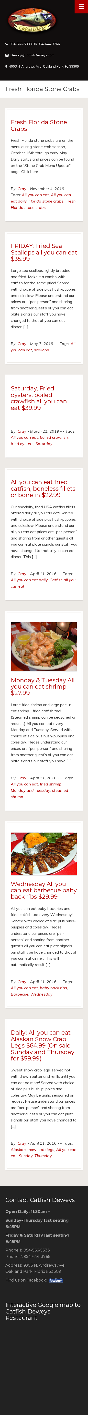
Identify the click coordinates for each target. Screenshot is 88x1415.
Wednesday (41, 994)
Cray (22, 188)
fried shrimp (51, 784)
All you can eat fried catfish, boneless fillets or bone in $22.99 (43, 488)
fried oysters (22, 443)
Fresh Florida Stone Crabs (39, 125)
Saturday (44, 443)
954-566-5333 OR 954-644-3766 (35, 44)
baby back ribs (53, 987)
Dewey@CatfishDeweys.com (32, 55)
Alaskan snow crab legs (32, 1149)
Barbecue (19, 994)
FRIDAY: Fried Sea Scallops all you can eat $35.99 (44, 252)
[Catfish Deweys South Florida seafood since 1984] (44, 20)
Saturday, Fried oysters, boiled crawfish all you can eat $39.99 (39, 398)
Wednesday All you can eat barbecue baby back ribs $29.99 (44, 890)
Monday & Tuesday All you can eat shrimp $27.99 (43, 687)
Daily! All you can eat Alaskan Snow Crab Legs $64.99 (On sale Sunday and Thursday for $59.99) (42, 1045)
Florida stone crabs (46, 201)
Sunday (26, 1155)
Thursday (43, 1155)
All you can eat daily (29, 579)
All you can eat (35, 194)
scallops (41, 349)
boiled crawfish (54, 437)
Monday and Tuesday (30, 790)
